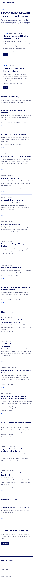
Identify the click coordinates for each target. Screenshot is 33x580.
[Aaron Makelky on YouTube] (7, 569)
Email (14, 565)
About (2, 565)
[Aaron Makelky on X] (11, 569)
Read (5, 55)
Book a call (8, 565)
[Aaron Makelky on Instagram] (15, 569)
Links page (5, 543)
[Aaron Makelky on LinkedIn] (3, 569)
